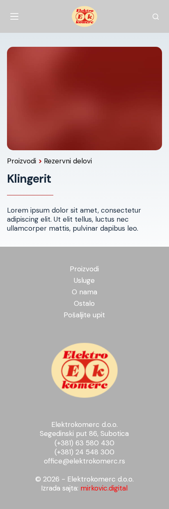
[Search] (156, 17)
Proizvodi (22, 160)
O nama (84, 291)
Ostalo (84, 303)
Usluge (84, 280)
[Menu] (14, 16)
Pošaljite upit (84, 314)
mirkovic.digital (104, 488)
